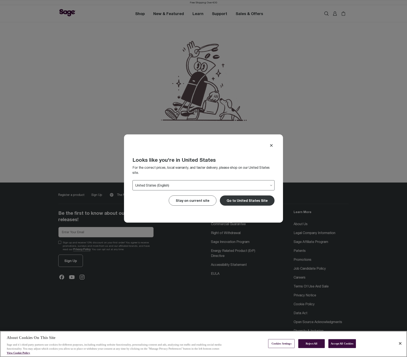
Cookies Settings (281, 343)
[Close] (271, 145)
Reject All (311, 343)
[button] (247, 200)
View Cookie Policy (18, 352)
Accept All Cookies (342, 343)
